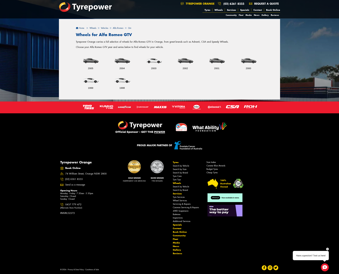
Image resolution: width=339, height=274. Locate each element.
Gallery (265, 15)
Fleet (241, 15)
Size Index (211, 162)
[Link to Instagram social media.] (270, 267)
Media (249, 15)
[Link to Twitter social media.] (275, 267)
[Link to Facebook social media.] (264, 267)
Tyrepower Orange (199, 3)
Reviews (275, 15)
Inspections (178, 217)
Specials (244, 9)
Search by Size (179, 169)
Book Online (273, 9)
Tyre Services (179, 197)
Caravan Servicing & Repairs (186, 207)
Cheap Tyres (212, 172)
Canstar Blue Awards (215, 165)
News (256, 15)
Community (231, 15)
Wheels (219, 9)
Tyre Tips (177, 179)
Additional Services (181, 221)
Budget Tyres (212, 169)
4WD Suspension (180, 211)
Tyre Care (177, 176)
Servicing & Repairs (182, 204)
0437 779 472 (71, 206)
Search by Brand (180, 172)
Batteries (176, 214)
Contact (257, 9)
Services (231, 9)
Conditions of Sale (92, 269)
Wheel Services (180, 200)
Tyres (207, 9)
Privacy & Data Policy (76, 269)
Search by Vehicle (181, 165)
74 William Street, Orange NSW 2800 (86, 173)
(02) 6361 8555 (233, 3)
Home (81, 28)
